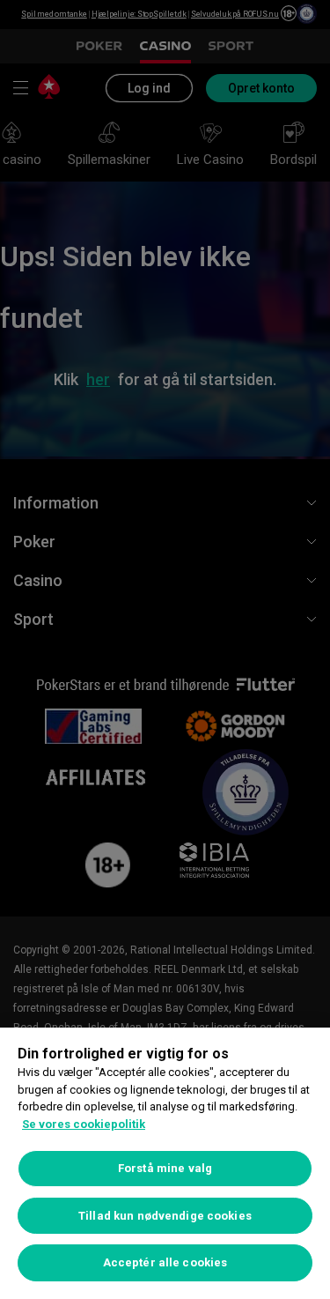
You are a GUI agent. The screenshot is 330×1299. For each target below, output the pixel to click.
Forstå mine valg (165, 1168)
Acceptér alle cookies (165, 1262)
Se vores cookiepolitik (83, 1124)
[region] (165, 1163)
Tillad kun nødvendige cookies (165, 1215)
